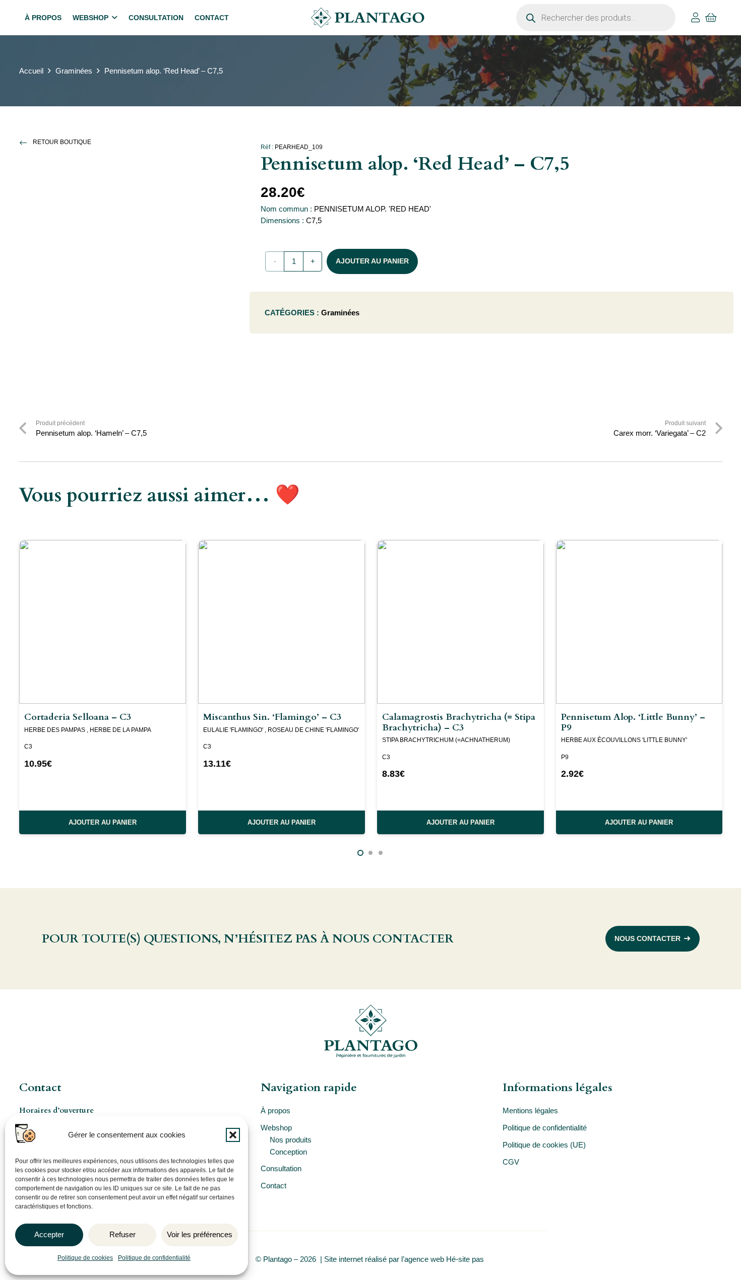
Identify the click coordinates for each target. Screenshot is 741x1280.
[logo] (367, 18)
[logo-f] (371, 1031)
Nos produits (291, 1139)
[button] (233, 1135)
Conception (288, 1152)
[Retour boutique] (26, 143)
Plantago (277, 1259)
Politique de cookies (85, 1257)
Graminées (73, 70)
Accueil (31, 70)
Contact (273, 1185)
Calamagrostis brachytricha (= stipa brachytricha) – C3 (458, 722)
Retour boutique (62, 142)
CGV (511, 1162)
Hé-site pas (466, 1259)
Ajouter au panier (372, 261)
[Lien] (695, 17)
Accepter (49, 1234)
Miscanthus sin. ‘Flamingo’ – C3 (272, 717)
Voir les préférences (199, 1234)
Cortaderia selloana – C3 (77, 717)
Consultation (281, 1168)
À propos (275, 1110)
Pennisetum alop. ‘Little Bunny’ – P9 (633, 722)
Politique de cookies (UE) (544, 1144)
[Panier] (711, 17)
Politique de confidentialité (154, 1257)
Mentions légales (530, 1110)
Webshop (276, 1127)
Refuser (122, 1234)
